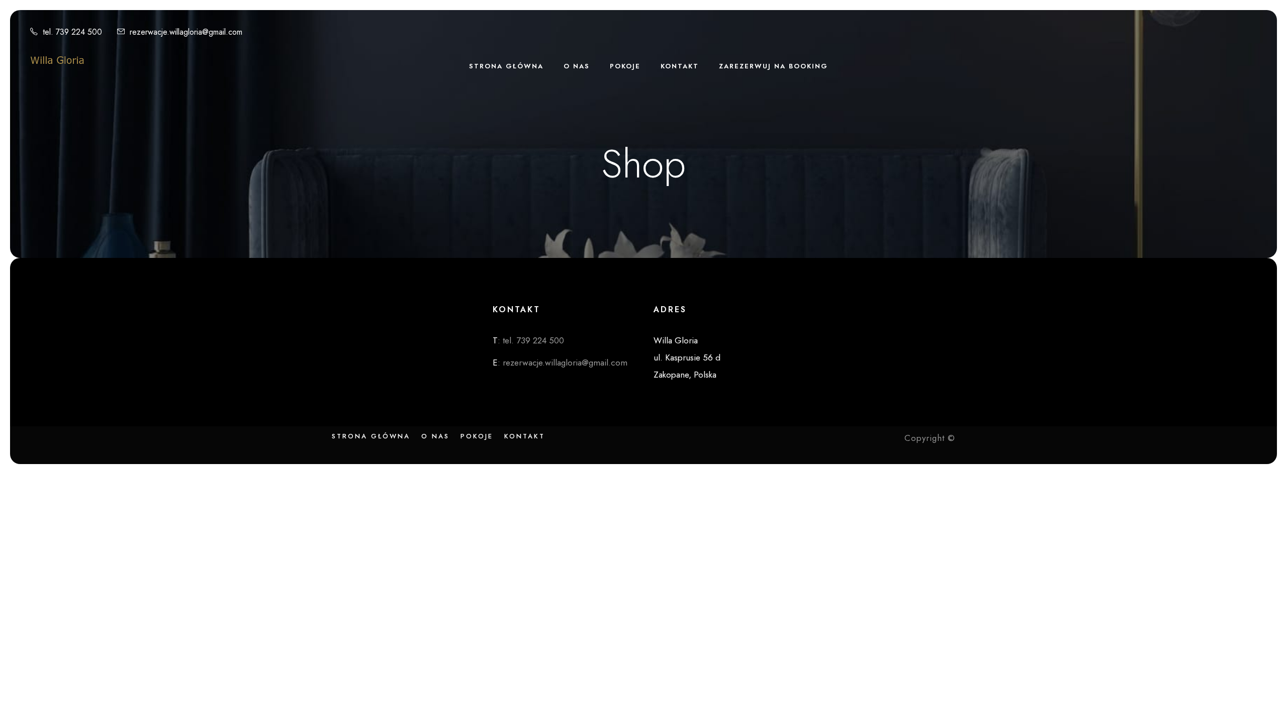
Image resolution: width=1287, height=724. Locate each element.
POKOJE (625, 66)
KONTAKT (680, 66)
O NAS (577, 66)
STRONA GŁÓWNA (506, 66)
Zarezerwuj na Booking (773, 66)
